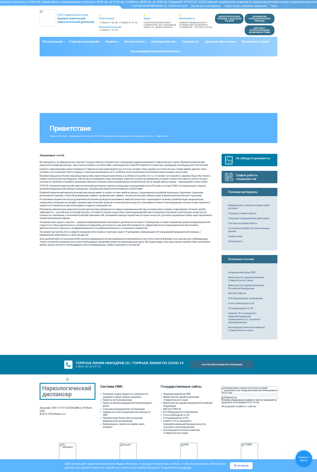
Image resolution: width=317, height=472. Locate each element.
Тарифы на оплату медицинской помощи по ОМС (127, 413)
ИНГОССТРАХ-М (237, 293)
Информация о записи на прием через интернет (249, 207)
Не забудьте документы (253, 158)
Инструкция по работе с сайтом (239, 406)
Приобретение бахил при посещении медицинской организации (123, 419)
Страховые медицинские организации (124, 409)
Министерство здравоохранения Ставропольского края (246, 279)
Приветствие (235, 236)
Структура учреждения (84, 41)
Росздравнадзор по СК (240, 308)
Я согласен (241, 465)
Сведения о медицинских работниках (248, 218)
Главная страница (58, 136)
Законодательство (163, 41)
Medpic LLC (60, 414)
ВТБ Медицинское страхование (245, 298)
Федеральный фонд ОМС (242, 272)
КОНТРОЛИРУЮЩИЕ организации (221, 364)
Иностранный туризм (255, 41)
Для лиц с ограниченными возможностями (259, 30)
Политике (185, 467)
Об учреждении (52, 41)
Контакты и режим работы (242, 223)
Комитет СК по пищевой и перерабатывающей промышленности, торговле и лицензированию (244, 318)
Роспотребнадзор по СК (241, 303)
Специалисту (190, 41)
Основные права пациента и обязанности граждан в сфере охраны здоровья (125, 395)
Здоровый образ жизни (220, 41)
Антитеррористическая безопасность (155, 51)
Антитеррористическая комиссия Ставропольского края (246, 329)
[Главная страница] (48, 18)
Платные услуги (134, 41)
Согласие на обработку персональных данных (249, 230)
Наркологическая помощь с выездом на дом (229, 18)
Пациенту (111, 41)
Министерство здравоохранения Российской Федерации (246, 287)
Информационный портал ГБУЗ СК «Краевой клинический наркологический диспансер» (111, 136)
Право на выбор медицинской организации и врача (127, 404)
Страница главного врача (242, 213)
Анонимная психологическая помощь (259, 18)
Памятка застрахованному (117, 400)
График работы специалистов (247, 177)
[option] (121, 19)
